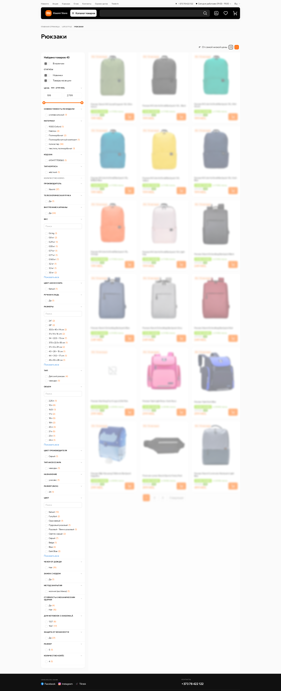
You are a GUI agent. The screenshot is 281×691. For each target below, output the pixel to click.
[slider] (43, 102)
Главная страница (50, 27)
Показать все (51, 277)
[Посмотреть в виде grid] (236, 47)
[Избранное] (226, 13)
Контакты (86, 3)
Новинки (58, 75)
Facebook (50, 683)
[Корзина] (235, 13)
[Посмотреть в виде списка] (231, 47)
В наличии (58, 63)
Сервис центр (101, 3)
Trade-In (115, 3)
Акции (55, 3)
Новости (45, 3)
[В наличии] (47, 63)
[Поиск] (205, 13)
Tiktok (82, 683)
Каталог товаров (85, 13)
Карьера (66, 3)
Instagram (67, 683)
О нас (76, 3)
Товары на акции (62, 80)
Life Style (67, 27)
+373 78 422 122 (185, 3)
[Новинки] (47, 75)
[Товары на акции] (47, 80)
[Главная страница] (56, 13)
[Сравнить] (216, 13)
